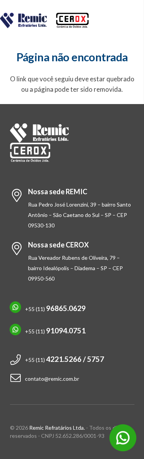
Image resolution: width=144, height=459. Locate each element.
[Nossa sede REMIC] (19, 196)
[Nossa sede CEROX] (19, 249)
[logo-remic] (23, 20)
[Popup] (122, 437)
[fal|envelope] (17, 379)
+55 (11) (55, 309)
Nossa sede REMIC (57, 191)
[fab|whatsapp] (17, 308)
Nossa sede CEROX (58, 244)
